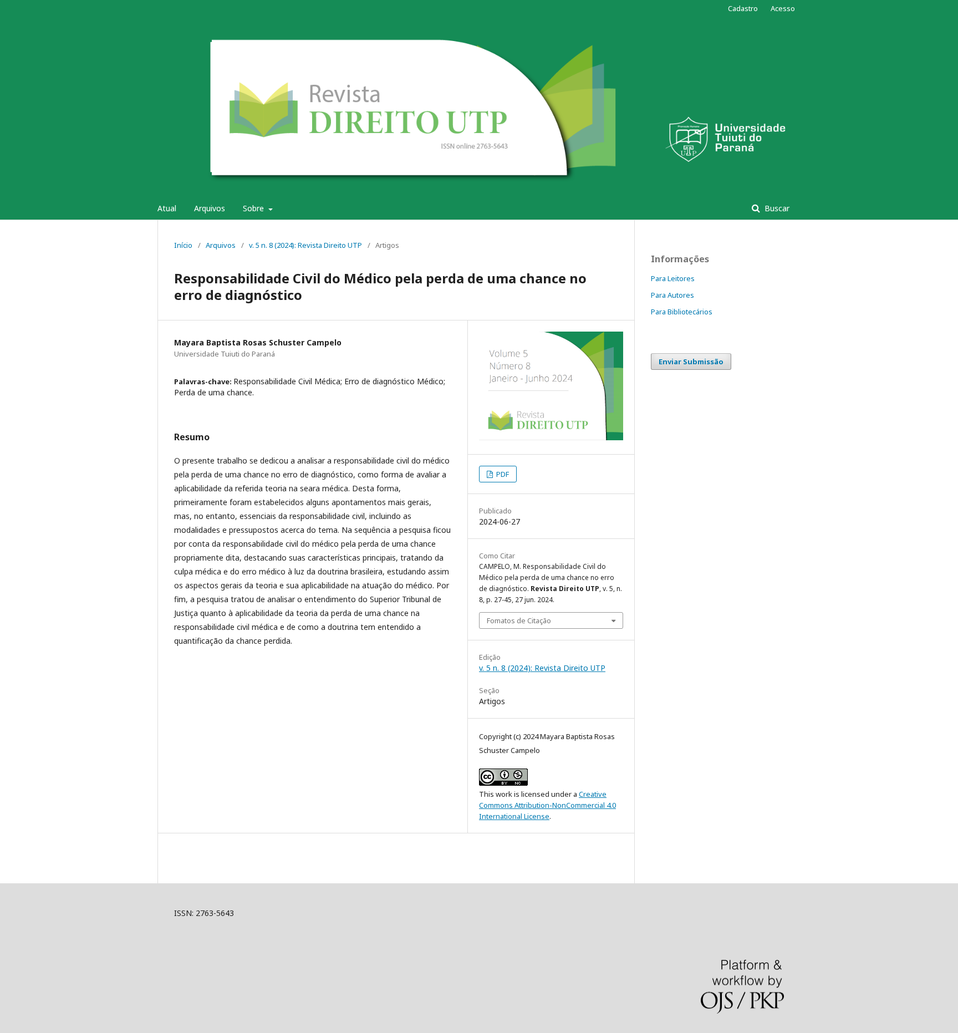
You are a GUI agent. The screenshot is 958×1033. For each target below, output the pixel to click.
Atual (166, 208)
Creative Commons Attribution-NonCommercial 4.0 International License (547, 805)
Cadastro (743, 8)
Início (183, 245)
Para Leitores (673, 278)
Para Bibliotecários (681, 312)
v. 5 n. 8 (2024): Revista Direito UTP (305, 245)
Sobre (254, 208)
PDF (502, 474)
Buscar (775, 208)
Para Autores (672, 295)
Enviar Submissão (691, 362)
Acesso (783, 8)
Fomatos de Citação (519, 620)
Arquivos (209, 208)
